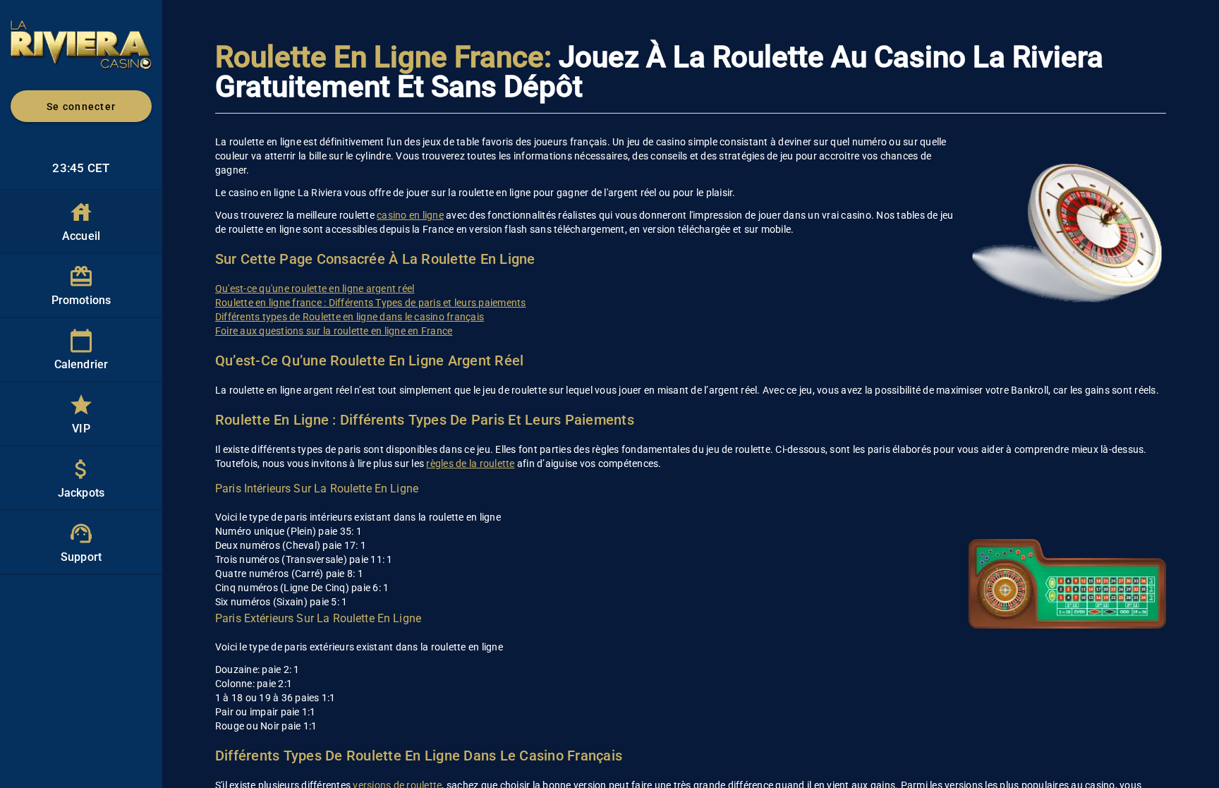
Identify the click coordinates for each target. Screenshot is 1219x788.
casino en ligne (410, 215)
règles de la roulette (470, 463)
